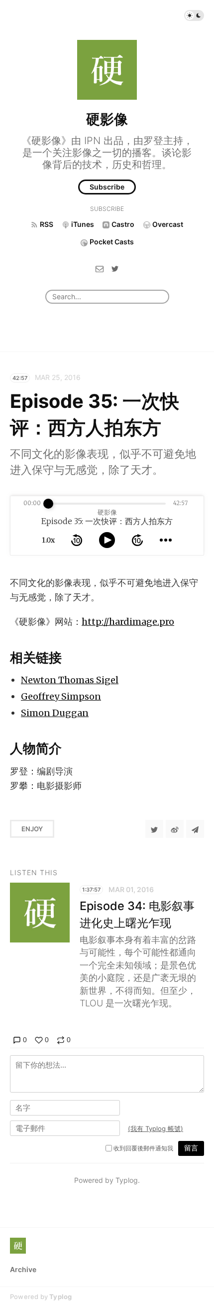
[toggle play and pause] (107, 540)
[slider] (48, 504)
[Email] (100, 268)
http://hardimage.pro (128, 621)
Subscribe (107, 187)
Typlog (60, 1297)
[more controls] (166, 540)
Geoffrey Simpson (61, 696)
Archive (23, 1269)
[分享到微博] (175, 829)
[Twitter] (115, 268)
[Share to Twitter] (154, 829)
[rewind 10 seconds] (77, 540)
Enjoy (32, 829)
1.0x (48, 540)
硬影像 (107, 119)
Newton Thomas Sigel (69, 680)
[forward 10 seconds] (137, 540)
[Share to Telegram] (195, 829)
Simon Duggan (55, 713)
